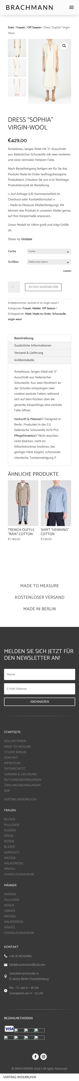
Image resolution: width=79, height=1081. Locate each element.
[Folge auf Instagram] (43, 1056)
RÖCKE (9, 836)
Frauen (20, 27)
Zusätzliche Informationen (32, 345)
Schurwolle (59, 314)
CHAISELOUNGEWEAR (19, 874)
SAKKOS (9, 911)
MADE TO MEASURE (17, 747)
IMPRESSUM (12, 763)
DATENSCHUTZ (14, 768)
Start (11, 27)
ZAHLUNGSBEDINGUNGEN (22, 785)
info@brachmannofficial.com (27, 965)
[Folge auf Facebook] (35, 1056)
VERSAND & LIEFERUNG (20, 774)
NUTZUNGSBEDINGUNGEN (22, 780)
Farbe (12, 251)
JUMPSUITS (11, 852)
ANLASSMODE (13, 863)
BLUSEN (9, 819)
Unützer (26, 239)
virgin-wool (15, 319)
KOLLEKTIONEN (15, 741)
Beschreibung (23, 338)
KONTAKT (11, 757)
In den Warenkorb (43, 287)
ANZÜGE (10, 858)
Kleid (28, 314)
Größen (13, 262)
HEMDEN (10, 894)
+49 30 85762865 (20, 956)
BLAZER (9, 847)
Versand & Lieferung (28, 353)
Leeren (67, 271)
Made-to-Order (42, 314)
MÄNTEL (10, 869)
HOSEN (9, 841)
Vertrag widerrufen (19, 1077)
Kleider (36, 308)
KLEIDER (10, 830)
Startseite (12, 732)
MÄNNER (10, 885)
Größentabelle (24, 360)
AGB (7, 790)
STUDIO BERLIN (15, 752)
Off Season (34, 27)
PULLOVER (11, 825)
